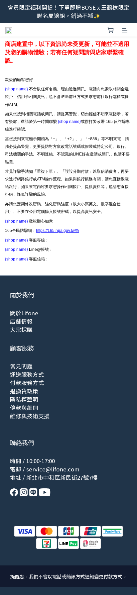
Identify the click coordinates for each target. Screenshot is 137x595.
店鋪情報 (21, 321)
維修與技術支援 (30, 416)
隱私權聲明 (24, 399)
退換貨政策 (24, 391)
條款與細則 (24, 408)
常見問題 (21, 366)
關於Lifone (24, 313)
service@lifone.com (52, 469)
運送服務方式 (27, 374)
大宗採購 (21, 330)
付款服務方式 (27, 383)
